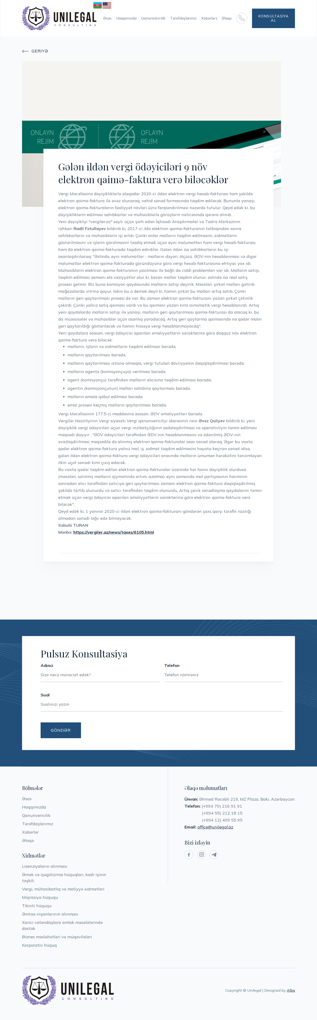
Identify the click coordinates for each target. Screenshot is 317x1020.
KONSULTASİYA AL (273, 18)
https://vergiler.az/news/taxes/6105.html (113, 532)
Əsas (107, 18)
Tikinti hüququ (37, 905)
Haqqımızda (126, 18)
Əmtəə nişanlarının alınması (50, 914)
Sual (45, 695)
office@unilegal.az (215, 827)
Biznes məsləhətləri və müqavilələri (57, 936)
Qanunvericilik (153, 18)
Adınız (47, 665)
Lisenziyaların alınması (44, 866)
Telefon (171, 665)
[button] (209, 18)
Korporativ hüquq (39, 945)
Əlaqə (227, 18)
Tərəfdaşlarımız (183, 18)
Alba (291, 990)
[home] (59, 18)
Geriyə (35, 51)
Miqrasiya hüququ (40, 897)
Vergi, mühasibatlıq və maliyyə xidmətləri (63, 889)
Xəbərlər (30, 832)
